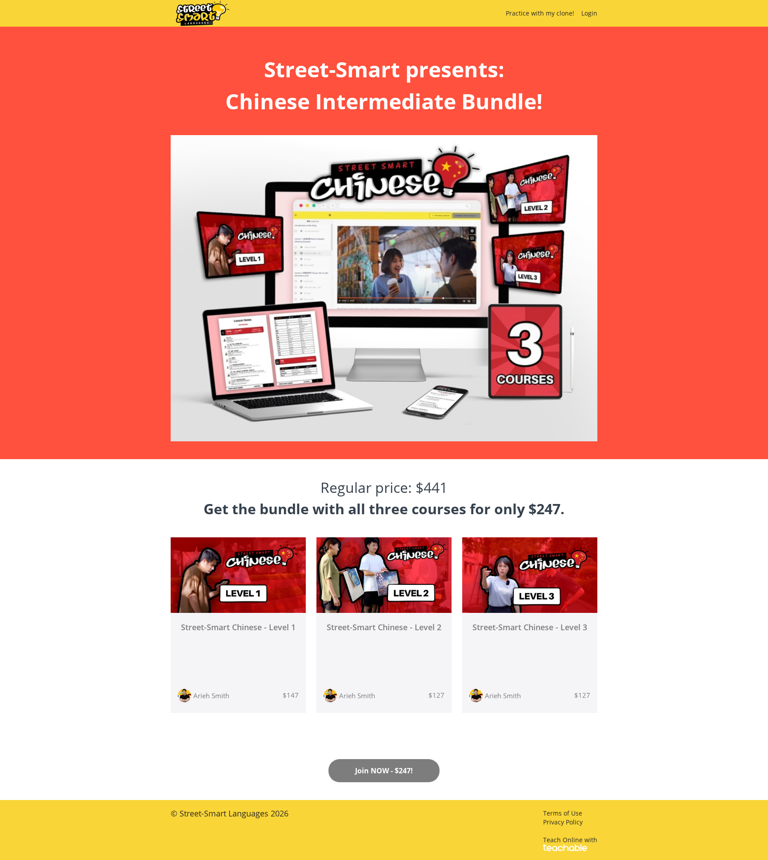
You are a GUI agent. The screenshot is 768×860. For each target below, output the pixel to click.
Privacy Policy (563, 822)
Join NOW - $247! (384, 771)
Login (589, 13)
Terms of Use (562, 813)
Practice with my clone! (540, 13)
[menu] (548, 13)
